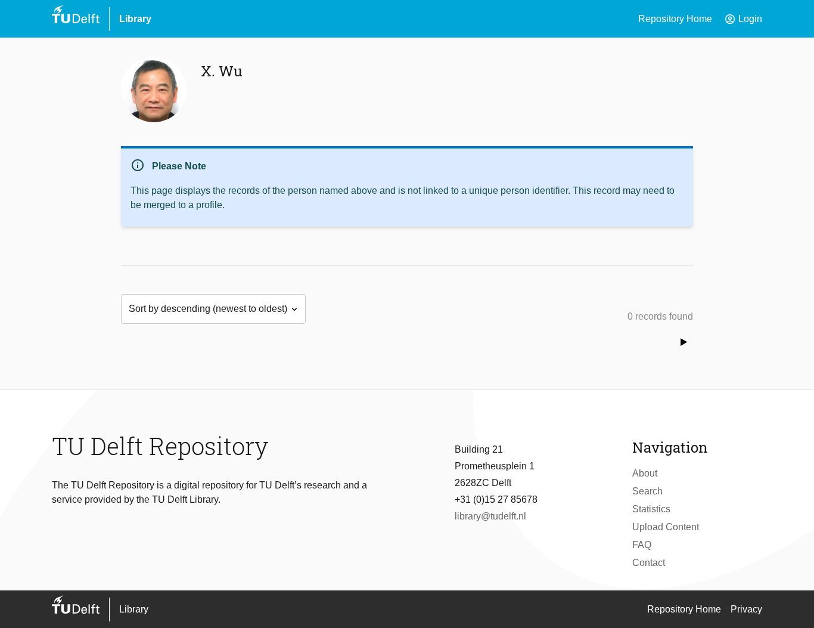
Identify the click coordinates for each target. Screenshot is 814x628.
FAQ (641, 545)
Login (743, 19)
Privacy (746, 609)
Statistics (651, 509)
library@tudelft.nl (490, 516)
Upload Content (665, 527)
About (644, 473)
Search (647, 491)
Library (135, 19)
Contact (648, 563)
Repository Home (675, 19)
